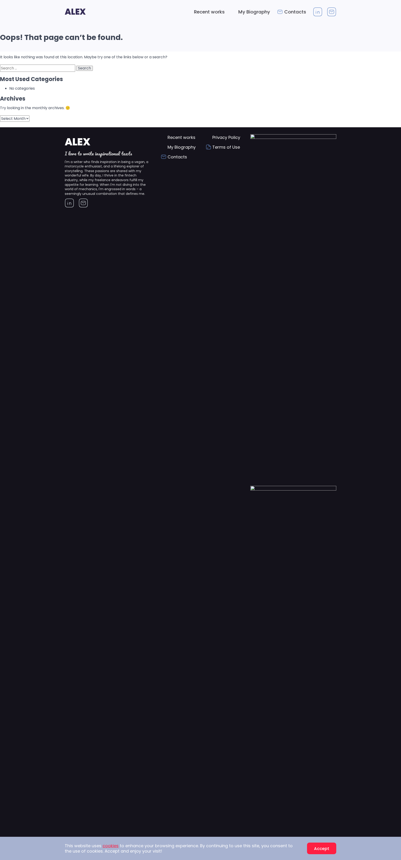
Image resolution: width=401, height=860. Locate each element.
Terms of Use (226, 147)
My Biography (254, 12)
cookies (111, 846)
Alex (75, 12)
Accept (321, 848)
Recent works (209, 12)
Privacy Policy (226, 137)
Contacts (295, 12)
